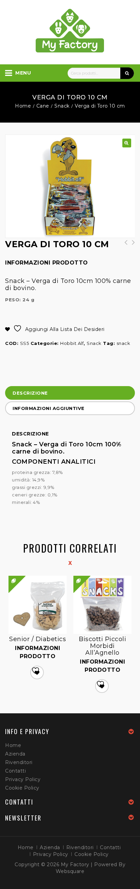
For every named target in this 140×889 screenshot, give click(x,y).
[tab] (70, 393)
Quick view (74, 576)
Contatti (15, 771)
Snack (62, 106)
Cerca (127, 73)
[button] (126, 143)
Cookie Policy (22, 788)
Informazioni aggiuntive (49, 408)
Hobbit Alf (72, 343)
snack (123, 343)
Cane (42, 106)
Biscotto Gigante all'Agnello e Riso (123, 246)
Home (23, 106)
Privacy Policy (22, 779)
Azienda (15, 754)
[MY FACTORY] (70, 30)
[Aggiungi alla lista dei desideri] (37, 672)
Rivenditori (19, 762)
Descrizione (30, 393)
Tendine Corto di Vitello (131, 246)
